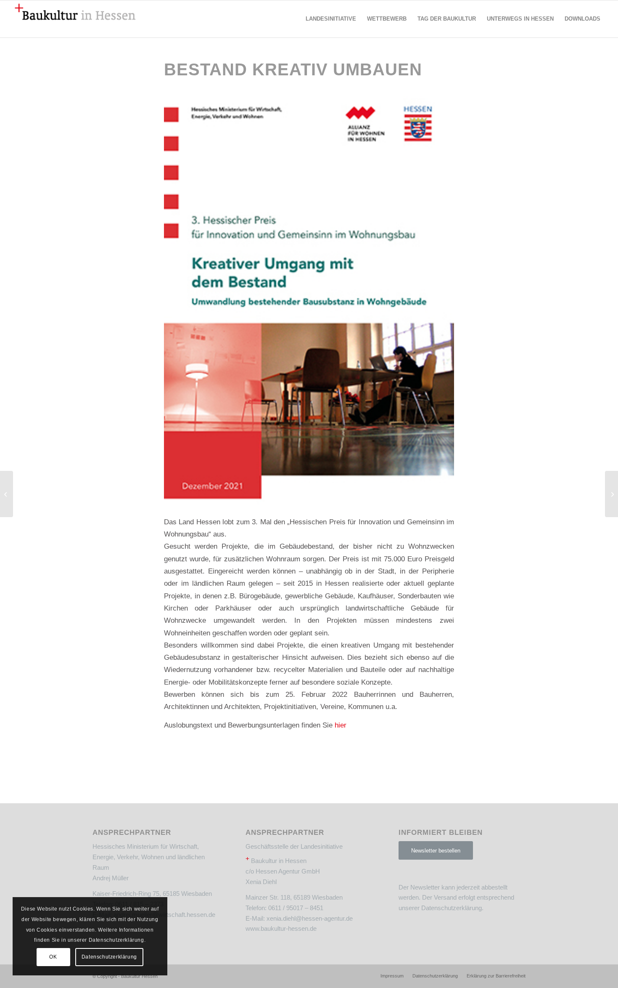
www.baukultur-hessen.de (281, 928)
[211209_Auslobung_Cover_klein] (309, 300)
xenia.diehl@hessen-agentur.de (310, 918)
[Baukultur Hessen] (75, 18)
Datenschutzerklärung (451, 907)
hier (340, 725)
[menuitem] (331, 18)
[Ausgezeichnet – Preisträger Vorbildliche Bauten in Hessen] (6, 494)
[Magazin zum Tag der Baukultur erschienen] (611, 494)
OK (53, 957)
